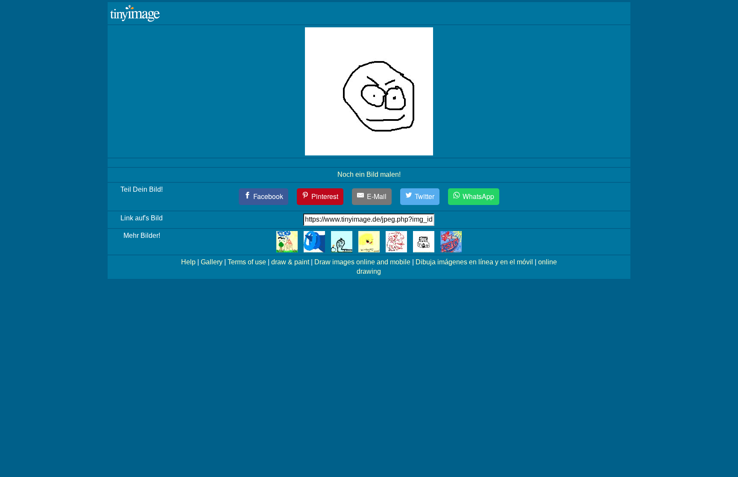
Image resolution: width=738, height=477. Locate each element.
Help (188, 262)
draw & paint (290, 262)
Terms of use (247, 262)
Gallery (212, 262)
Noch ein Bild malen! (369, 174)
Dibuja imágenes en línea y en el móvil (474, 262)
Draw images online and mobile (362, 262)
